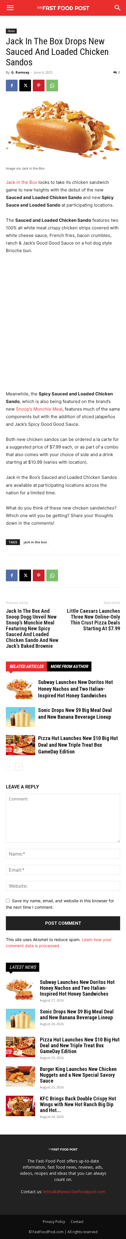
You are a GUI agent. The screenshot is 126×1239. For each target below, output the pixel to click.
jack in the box (35, 542)
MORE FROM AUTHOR (69, 666)
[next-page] (19, 766)
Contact (77, 1221)
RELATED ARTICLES (26, 666)
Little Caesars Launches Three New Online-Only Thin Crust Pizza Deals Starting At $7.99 (93, 619)
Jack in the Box (21, 182)
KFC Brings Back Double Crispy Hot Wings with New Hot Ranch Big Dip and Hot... (78, 1104)
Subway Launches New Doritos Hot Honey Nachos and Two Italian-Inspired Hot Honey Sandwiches (75, 689)
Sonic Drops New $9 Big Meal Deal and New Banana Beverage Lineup (77, 1014)
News (11, 31)
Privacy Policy (54, 1221)
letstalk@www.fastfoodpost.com (74, 1191)
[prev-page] (9, 766)
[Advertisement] (63, 325)
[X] (25, 85)
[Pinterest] (39, 85)
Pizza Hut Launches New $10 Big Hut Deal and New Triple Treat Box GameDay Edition (78, 745)
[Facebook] (12, 85)
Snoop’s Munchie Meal (39, 409)
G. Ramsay (20, 72)
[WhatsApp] (52, 85)
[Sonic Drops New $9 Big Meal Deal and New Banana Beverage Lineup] (20, 717)
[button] (118, 8)
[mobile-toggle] (10, 8)
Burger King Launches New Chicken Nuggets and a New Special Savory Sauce (78, 1075)
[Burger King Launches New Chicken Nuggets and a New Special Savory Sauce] (20, 1076)
